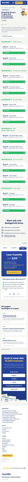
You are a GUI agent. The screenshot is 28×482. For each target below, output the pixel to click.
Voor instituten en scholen (8, 445)
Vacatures (4, 451)
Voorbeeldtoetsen (6, 441)
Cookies (3, 461)
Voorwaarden (5, 458)
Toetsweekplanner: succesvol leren (10, 412)
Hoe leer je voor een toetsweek (9, 410)
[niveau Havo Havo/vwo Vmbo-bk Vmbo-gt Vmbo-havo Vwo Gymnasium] (14, 382)
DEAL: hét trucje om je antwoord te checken (12, 414)
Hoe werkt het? (5, 431)
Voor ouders (4, 443)
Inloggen (4, 432)
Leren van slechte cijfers (7, 422)
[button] (14, 36)
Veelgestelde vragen (7, 428)
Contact (4, 429)
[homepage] (5, 3)
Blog (3, 448)
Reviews (4, 450)
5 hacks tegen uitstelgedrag (8, 415)
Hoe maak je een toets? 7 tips (8, 417)
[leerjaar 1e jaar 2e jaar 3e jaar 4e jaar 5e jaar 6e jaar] (14, 375)
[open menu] (25, 3)
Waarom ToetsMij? (6, 440)
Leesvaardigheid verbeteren (8, 420)
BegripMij (4, 446)
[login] (13, 2)
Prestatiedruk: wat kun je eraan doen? (10, 419)
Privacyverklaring (5, 459)
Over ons (4, 438)
